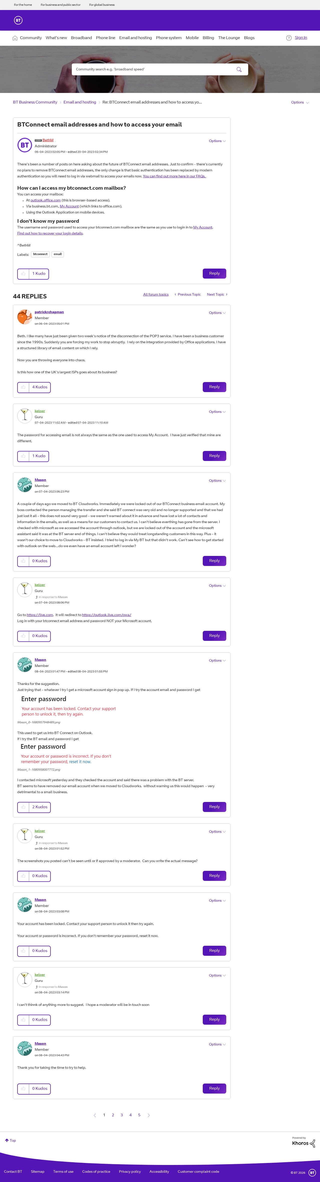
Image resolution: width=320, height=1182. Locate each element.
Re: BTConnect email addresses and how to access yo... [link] (152, 102)
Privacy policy (130, 1172)
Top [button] (13, 1141)
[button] (23, 274)
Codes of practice (96, 1172)
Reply (214, 274)
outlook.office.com (45, 200)
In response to (53, 597)
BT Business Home (18, 20)
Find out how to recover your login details (49, 233)
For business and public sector (60, 5)
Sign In (301, 38)
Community (31, 38)
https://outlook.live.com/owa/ (106, 615)
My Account (69, 206)
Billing (208, 38)
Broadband (81, 38)
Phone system (169, 38)
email (58, 254)
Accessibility (159, 1172)
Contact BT (13, 1172)
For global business (101, 5)
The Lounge (229, 38)
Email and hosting (135, 38)
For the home (23, 5)
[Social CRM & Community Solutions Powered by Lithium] (303, 1142)
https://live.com (40, 615)
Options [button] (297, 102)
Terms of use (63, 1172)
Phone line (105, 38)
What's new (56, 38)
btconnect (40, 254)
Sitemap (37, 1172)
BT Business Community (35, 102)
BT (312, 1172)
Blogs (249, 38)
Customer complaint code (198, 1172)
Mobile (192, 38)
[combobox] (160, 69)
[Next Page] (149, 1115)
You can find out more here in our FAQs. (174, 176)
